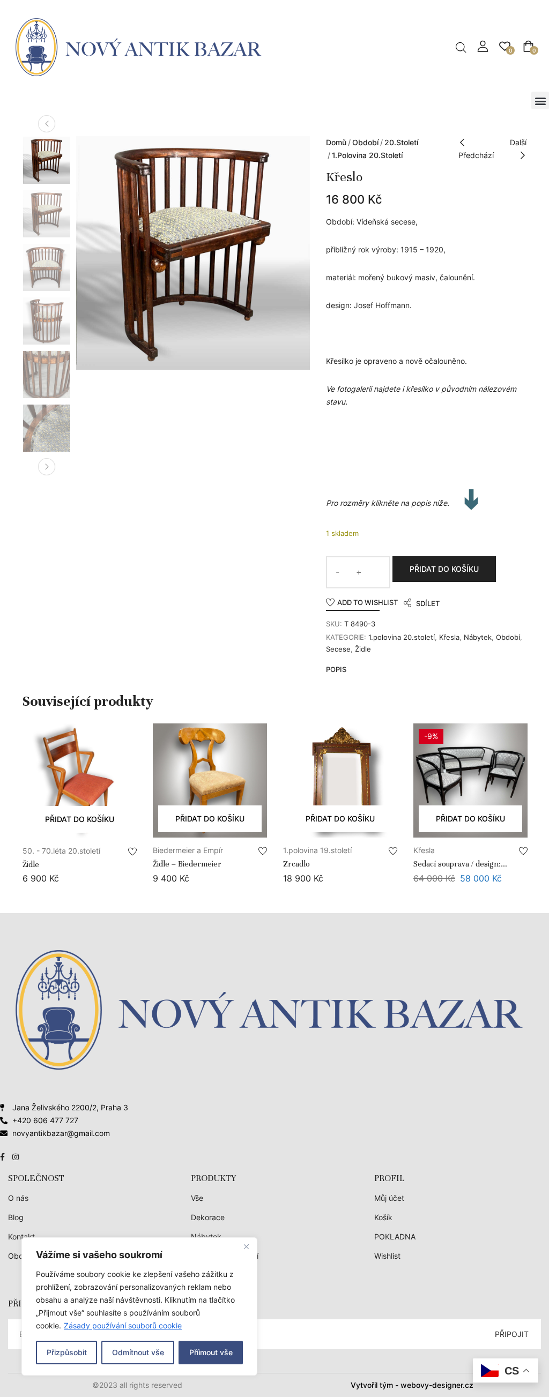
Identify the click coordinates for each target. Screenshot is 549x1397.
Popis (336, 669)
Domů (336, 142)
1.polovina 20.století (367, 155)
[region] (139, 1306)
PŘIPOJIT (512, 1334)
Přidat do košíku (444, 568)
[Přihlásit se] (482, 46)
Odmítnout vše (138, 1352)
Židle (363, 649)
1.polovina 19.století (317, 850)
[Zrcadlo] (340, 780)
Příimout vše (211, 1352)
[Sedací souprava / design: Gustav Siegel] (470, 780)
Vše (197, 1197)
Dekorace (208, 1217)
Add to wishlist (367, 602)
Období (365, 142)
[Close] (246, 1246)
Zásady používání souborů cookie (123, 1325)
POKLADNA (395, 1236)
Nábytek (478, 637)
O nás (18, 1197)
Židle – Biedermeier (187, 864)
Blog (16, 1217)
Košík (383, 1217)
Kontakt (21, 1236)
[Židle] (80, 780)
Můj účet (389, 1197)
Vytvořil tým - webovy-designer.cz (412, 1384)
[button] (540, 100)
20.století (401, 142)
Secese (338, 649)
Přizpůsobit (67, 1352)
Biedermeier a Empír (188, 850)
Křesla (449, 637)
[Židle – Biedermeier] (210, 780)
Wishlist (387, 1255)
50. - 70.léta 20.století (61, 850)
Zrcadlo (296, 864)
